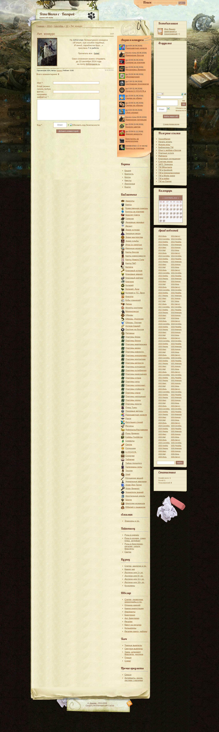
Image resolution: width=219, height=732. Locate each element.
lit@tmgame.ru (93, 64)
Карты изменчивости (135, 256)
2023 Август (175, 406)
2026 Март (162, 451)
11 (171, 209)
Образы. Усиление (134, 319)
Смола (128, 444)
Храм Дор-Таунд (133, 485)
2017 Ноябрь (163, 310)
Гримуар (129, 218)
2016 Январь (163, 278)
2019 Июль (162, 338)
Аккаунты (129, 201)
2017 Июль (162, 304)
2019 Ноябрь (163, 344)
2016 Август (175, 287)
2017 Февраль (176, 295)
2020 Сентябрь (164, 358)
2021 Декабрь (176, 378)
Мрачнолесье (132, 311)
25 (171, 217)
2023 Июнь (175, 403)
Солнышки (130, 448)
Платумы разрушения (136, 374)
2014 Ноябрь (163, 259)
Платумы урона (133, 400)
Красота (129, 296)
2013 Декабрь (176, 242)
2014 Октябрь (176, 256)
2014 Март (162, 247)
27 (177, 217)
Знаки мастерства (134, 237)
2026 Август (175, 457)
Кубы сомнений (133, 300)
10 (67, 26)
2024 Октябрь (176, 426)
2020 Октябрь (176, 358)
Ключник (129, 281)
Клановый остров (133, 270)
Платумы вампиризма (136, 344)
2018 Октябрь (176, 324)
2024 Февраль (176, 414)
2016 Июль (162, 287)
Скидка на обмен (133, 98)
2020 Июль (162, 355)
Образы (129, 315)
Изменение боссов (134, 55)
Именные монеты (134, 248)
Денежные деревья (134, 222)
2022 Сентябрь (164, 392)
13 (177, 209)
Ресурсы (129, 426)
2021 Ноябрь (163, 378)
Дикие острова (132, 230)
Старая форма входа (171, 124)
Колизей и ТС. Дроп (135, 293)
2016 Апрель (176, 281)
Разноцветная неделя (136, 48)
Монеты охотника (134, 307)
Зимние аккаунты (133, 134)
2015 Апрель (176, 264)
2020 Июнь (175, 352)
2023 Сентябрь (164, 409)
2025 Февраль (176, 431)
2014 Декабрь (176, 259)
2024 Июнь (175, 420)
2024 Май (162, 420)
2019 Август (175, 338)
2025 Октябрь (176, 443)
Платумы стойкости (134, 389)
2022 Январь (163, 380)
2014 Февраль (176, 244)
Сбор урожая (131, 112)
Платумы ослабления (135, 370)
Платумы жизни (133, 348)
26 (174, 217)
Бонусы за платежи (134, 148)
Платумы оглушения (135, 366)
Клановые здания (134, 274)
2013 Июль (162, 236)
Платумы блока (132, 337)
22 (160, 217)
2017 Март (162, 298)
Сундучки (130, 455)
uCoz (112, 706)
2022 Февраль (176, 380)
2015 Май (162, 267)
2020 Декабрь (176, 361)
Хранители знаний (134, 492)
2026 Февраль (176, 448)
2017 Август (175, 304)
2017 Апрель (176, 298)
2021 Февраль (176, 363)
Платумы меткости (134, 363)
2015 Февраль (176, 261)
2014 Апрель (176, 247)
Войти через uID (171, 116)
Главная (40, 26)
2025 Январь (163, 431)
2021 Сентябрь (164, 375)
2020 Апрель (176, 349)
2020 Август (175, 355)
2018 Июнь (175, 318)
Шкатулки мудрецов (135, 503)
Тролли (129, 470)
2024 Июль (162, 423)
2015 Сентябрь (164, 273)
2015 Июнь (175, 267)
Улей (127, 474)
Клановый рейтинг (134, 278)
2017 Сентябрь (164, 307)
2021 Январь (163, 363)
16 (164, 213)
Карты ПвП (130, 263)
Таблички (129, 459)
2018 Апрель (176, 315)
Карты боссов (132, 252)
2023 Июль (162, 406)
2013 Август (175, 236)
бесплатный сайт (100, 706)
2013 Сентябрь (164, 239)
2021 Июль (162, 372)
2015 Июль (162, 270)
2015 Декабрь (176, 276)
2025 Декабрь (176, 445)
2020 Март (162, 349)
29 (160, 221)
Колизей (129, 285)
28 (181, 217)
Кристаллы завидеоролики (132, 139)
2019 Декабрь (176, 344)
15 (160, 213)
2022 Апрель (176, 383)
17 (167, 213)
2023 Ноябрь (163, 411)
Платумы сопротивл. (135, 385)
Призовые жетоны (134, 411)
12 (174, 209)
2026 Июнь (175, 454)
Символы (130, 441)
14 (181, 209)
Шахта (128, 499)
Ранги (128, 418)
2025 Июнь (175, 437)
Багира (59, 70)
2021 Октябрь (176, 375)
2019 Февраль (176, 329)
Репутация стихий (134, 422)
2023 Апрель (176, 400)
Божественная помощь (136, 208)
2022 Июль (162, 389)
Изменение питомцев (135, 119)
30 (164, 221)
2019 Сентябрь (164, 341)
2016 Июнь (175, 284)
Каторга (129, 267)
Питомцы (129, 333)
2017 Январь (163, 295)
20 (177, 213)
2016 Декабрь (176, 293)
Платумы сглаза (133, 378)
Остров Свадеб (132, 326)
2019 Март (162, 332)
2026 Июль (162, 457)
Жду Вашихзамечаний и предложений (170, 31)
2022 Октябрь (176, 392)
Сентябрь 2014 (170, 198)
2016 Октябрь (176, 290)
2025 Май (162, 437)
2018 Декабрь (176, 327)
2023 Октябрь (176, 409)
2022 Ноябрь (163, 394)
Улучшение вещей (134, 478)
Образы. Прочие (133, 322)
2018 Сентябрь (164, 324)
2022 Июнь (175, 386)
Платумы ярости (133, 404)
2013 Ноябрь (163, 242)
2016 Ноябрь (163, 293)
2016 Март (162, 281)
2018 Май (162, 318)
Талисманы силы (133, 467)
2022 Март (162, 383)
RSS (129, 703)
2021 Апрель (176, 366)
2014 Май (162, 250)
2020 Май (162, 352)
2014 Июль (162, 253)
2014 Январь (163, 244)
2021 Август (175, 372)
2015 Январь (163, 261)
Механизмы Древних (135, 69)
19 (174, 213)
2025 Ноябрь (163, 445)
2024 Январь (163, 414)
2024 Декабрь (176, 428)
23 (164, 217)
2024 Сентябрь (164, 426)
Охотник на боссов (134, 329)
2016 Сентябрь (164, 290)
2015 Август (175, 270)
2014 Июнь (175, 250)
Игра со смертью (133, 244)
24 (167, 217)
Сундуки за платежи (135, 62)
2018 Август (175, 321)
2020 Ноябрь (163, 361)
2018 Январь (163, 312)
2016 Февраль (176, 278)
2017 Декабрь (176, 310)
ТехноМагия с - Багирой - (57, 14)
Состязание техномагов (137, 84)
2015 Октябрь (176, 273)
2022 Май (162, 386)
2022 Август (175, 389)
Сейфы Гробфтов (134, 437)
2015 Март (162, 264)
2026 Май (162, 454)
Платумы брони (133, 340)
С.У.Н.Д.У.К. (131, 452)
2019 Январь (163, 329)
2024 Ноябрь (163, 428)
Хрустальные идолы (135, 496)
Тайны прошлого (133, 463)
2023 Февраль (176, 397)
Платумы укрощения (135, 396)
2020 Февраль (176, 346)
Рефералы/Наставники (136, 429)
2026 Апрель (176, 451)
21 (181, 213)
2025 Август (175, 440)
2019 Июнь (175, 335)
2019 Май (162, 335)
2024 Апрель (176, 417)
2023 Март (162, 400)
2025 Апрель (176, 434)
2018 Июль (162, 321)
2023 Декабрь (176, 411)
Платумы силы (132, 381)
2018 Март (162, 315)
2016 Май (162, 284)
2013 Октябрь (176, 239)
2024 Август (175, 423)
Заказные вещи (132, 233)
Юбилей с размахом (135, 507)
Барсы (128, 204)
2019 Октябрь (176, 341)
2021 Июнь (175, 369)
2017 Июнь (175, 301)
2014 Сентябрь (164, 256)
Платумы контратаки (135, 359)
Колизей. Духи (132, 289)
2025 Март (162, 434)
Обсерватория (132, 77)
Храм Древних (132, 488)
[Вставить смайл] (185, 94)
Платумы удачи (132, 392)
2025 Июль (162, 440)
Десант (128, 226)
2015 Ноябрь (163, 276)
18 (171, 213)
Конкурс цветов (132, 127)
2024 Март (162, 417)
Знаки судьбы (132, 241)
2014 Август (175, 253)
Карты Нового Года (134, 259)
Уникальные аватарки (136, 481)
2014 (49, 26)
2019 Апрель (176, 332)
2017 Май (162, 301)
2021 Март (162, 366)
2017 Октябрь (176, 307)
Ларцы (128, 304)
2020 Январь (163, 346)
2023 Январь (163, 397)
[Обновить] (182, 94)
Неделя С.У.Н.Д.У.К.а (135, 91)
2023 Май (162, 403)
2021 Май (162, 369)
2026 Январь (163, 448)
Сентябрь (58, 26)
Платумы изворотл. (134, 352)
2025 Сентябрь (164, 443)
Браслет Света (132, 215)
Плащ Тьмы (131, 407)
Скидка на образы (134, 105)
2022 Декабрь (176, 394)
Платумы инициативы (136, 355)
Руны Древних (132, 433)
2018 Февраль (176, 312)
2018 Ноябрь (163, 327)
